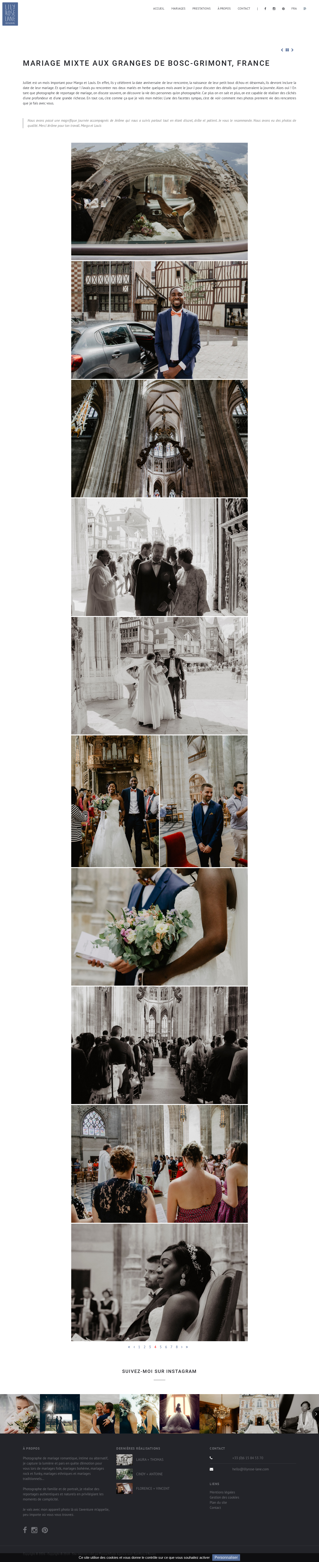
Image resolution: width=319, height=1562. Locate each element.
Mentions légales (222, 1492)
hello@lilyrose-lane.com (250, 1469)
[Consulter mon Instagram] (275, 8)
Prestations (201, 8)
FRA (294, 8)
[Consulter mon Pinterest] (284, 8)
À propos (224, 8)
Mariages (178, 8)
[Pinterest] (45, 1531)
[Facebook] (25, 1531)
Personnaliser (226, 1557)
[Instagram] (34, 1531)
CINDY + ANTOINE (149, 1474)
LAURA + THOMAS (149, 1459)
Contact (244, 8)
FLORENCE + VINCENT (153, 1488)
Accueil (158, 8)
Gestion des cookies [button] (224, 1497)
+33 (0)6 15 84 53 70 (247, 1458)
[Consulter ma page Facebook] (266, 8)
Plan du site (218, 1502)
